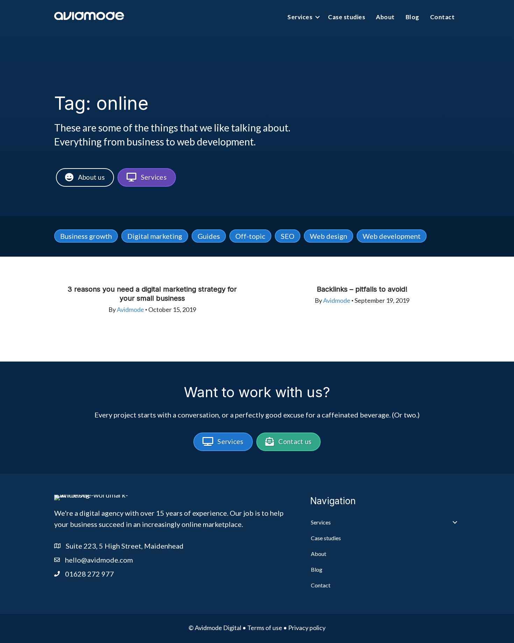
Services (299, 17)
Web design (328, 236)
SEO (287, 236)
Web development (392, 236)
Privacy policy (307, 627)
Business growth (86, 236)
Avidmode (130, 309)
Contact (442, 17)
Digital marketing (154, 236)
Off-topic (250, 236)
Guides (209, 236)
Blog (412, 17)
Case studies (346, 17)
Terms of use (264, 627)
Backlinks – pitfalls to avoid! (362, 289)
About (385, 17)
